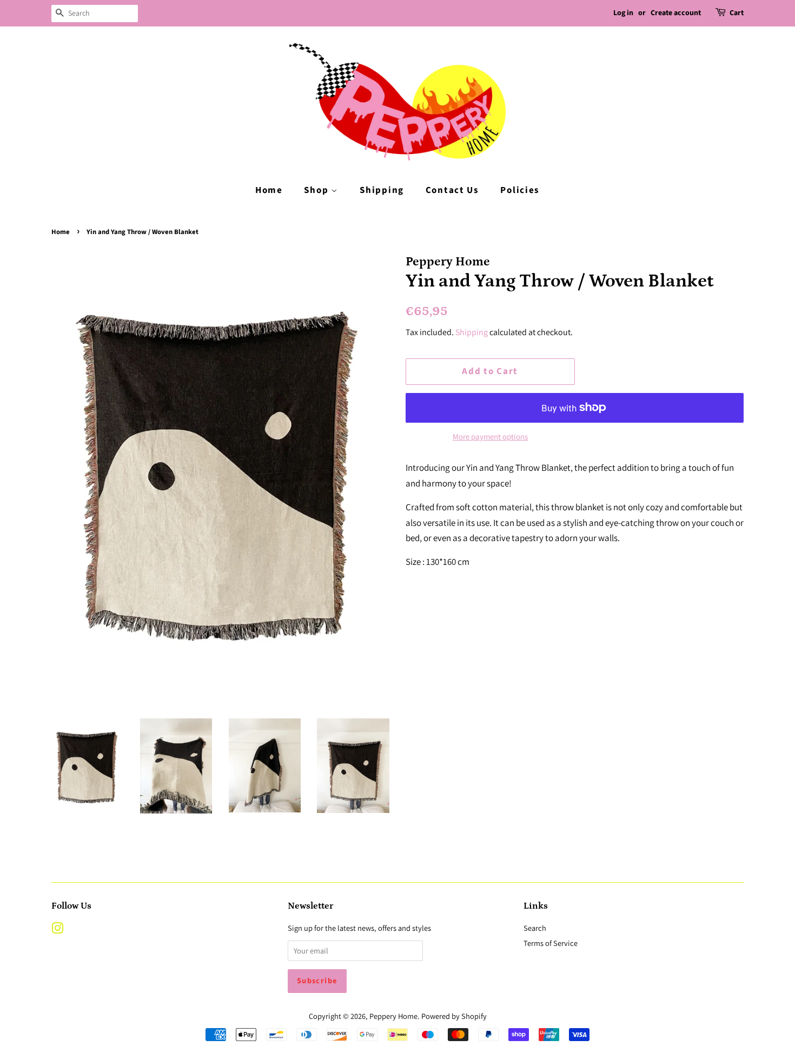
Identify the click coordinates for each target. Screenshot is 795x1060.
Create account (676, 13)
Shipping (382, 190)
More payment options (490, 436)
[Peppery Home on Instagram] (57, 930)
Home (269, 190)
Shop (317, 190)
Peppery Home (393, 1016)
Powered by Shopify (454, 1016)
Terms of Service (551, 943)
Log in (623, 13)
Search (535, 928)
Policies (520, 190)
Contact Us (452, 190)
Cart (737, 13)
